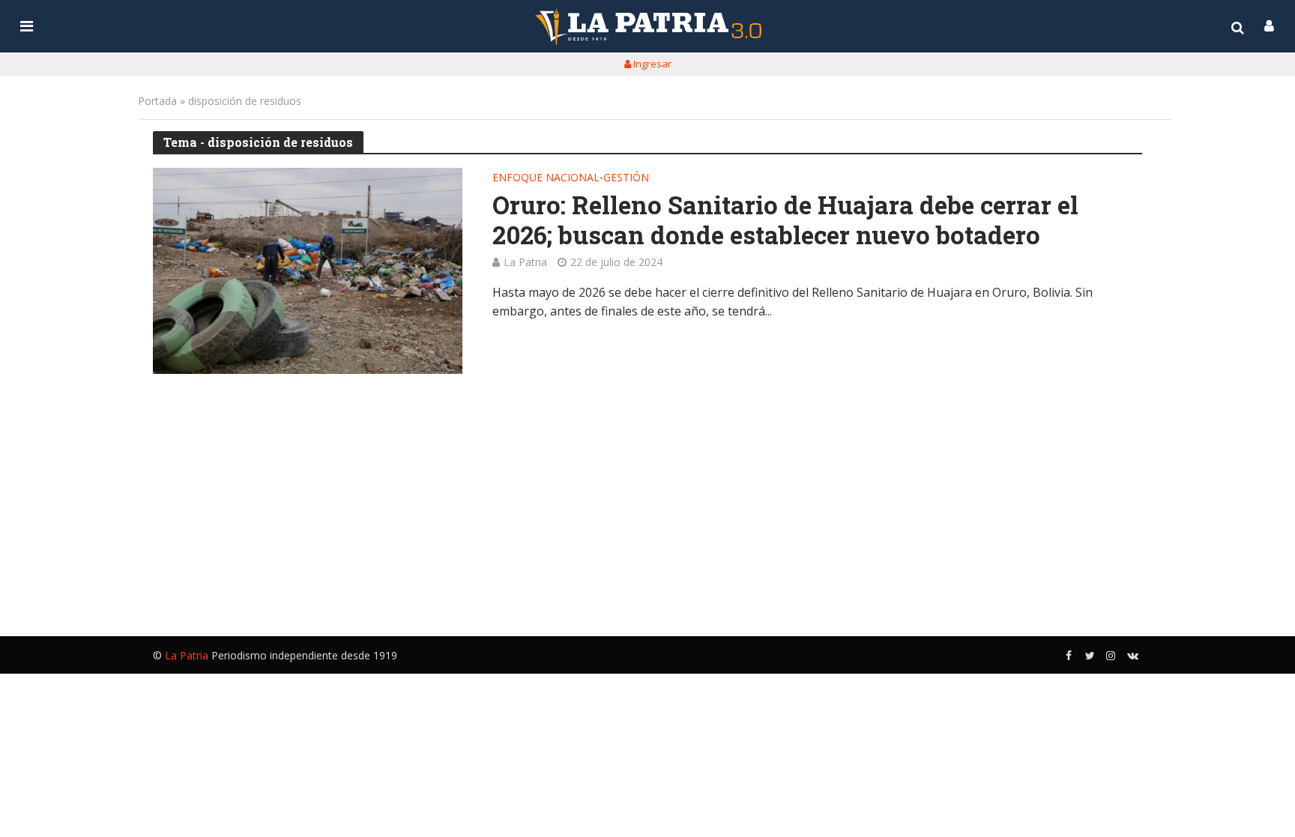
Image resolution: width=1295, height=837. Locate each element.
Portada (157, 101)
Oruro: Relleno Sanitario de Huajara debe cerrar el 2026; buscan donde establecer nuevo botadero (785, 220)
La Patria (525, 262)
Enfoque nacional (546, 178)
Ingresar (651, 63)
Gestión (626, 178)
